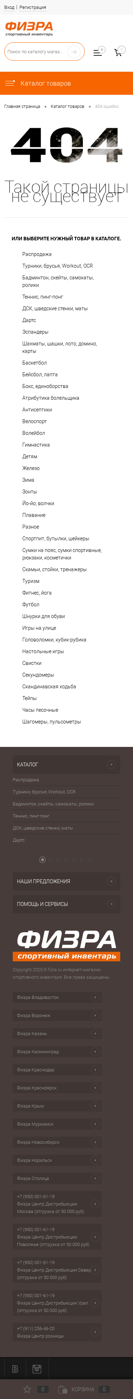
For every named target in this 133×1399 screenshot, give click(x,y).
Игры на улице (39, 628)
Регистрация (33, 7)
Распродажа (37, 254)
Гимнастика (36, 445)
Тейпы (29, 698)
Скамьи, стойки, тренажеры (54, 569)
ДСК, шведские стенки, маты (55, 308)
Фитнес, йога (37, 593)
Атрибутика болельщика (50, 398)
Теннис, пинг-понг (42, 297)
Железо (31, 468)
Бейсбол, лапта (40, 374)
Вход (9, 7)
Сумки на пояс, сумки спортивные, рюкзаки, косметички (62, 554)
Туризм (30, 581)
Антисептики (37, 409)
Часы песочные (40, 710)
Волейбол (33, 433)
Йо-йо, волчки (38, 503)
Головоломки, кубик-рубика (54, 640)
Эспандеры (35, 332)
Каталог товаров (45, 83)
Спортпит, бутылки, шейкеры (55, 538)
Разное (30, 527)
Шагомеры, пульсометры (51, 722)
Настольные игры (43, 651)
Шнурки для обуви (43, 616)
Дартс (29, 320)
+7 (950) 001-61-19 (36, 1196)
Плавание (33, 515)
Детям (29, 456)
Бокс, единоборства (45, 386)
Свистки (31, 663)
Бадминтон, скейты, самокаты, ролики (58, 281)
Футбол (30, 604)
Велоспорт (34, 421)
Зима (28, 480)
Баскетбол (34, 363)
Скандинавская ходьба (49, 686)
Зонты (29, 491)
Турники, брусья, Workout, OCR (57, 266)
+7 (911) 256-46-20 (36, 1328)
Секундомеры (38, 675)
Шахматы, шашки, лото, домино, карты (59, 347)
